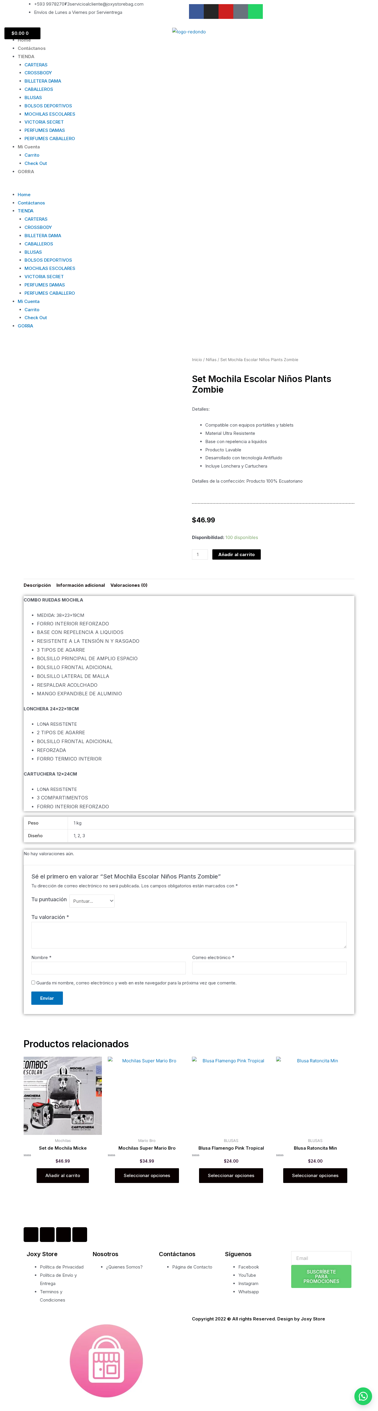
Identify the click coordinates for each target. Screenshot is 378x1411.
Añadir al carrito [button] (62, 1175)
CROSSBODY (38, 73)
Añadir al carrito (236, 554)
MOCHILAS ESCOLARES (50, 114)
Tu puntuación (49, 899)
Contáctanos (32, 48)
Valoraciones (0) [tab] (128, 585)
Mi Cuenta (29, 147)
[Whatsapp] (255, 11)
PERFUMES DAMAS (45, 130)
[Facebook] (31, 1234)
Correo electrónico (213, 957)
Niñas (211, 359)
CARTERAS (36, 65)
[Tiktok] (240, 11)
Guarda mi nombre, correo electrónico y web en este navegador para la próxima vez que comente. (136, 983)
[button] (189, 186)
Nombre (41, 957)
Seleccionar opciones (147, 1175)
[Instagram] (211, 11)
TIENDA (26, 56)
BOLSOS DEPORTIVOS (48, 106)
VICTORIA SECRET (44, 122)
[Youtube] (226, 11)
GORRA (26, 171)
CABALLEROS (39, 89)
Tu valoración (50, 917)
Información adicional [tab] (80, 585)
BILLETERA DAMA (43, 81)
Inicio (197, 359)
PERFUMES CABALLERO (50, 138)
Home (24, 40)
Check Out (36, 163)
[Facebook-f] (196, 11)
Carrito (32, 155)
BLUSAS (33, 97)
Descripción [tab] (37, 585)
